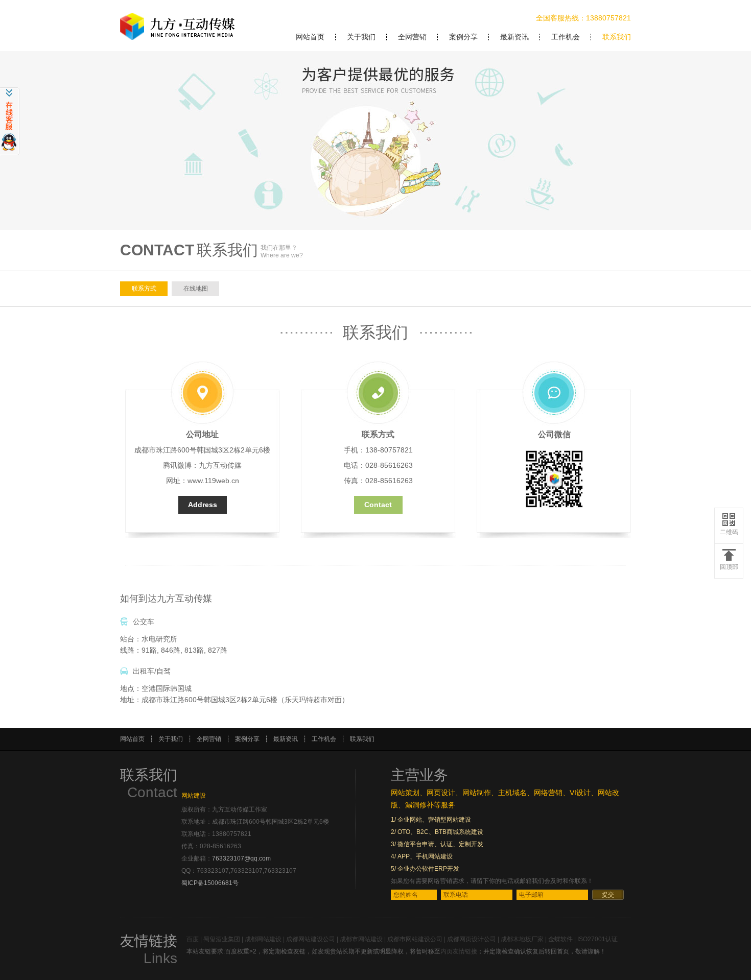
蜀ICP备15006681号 (210, 883)
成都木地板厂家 (522, 939)
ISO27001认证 (597, 939)
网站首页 (310, 37)
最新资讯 (514, 37)
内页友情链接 (458, 951)
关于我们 (361, 37)
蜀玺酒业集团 (221, 939)
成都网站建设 (263, 939)
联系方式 (144, 288)
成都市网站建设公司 (414, 939)
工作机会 (565, 37)
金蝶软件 (560, 939)
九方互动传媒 (220, 465)
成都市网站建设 (361, 939)
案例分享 (463, 37)
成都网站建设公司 (310, 939)
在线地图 (195, 288)
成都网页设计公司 (471, 939)
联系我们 (616, 37)
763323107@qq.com (241, 858)
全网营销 (412, 37)
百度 (192, 939)
